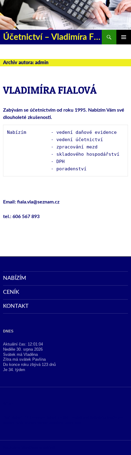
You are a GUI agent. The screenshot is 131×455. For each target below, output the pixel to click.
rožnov (42, 423)
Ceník (11, 292)
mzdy (19, 423)
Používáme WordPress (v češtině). (29, 448)
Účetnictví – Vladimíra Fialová (52, 37)
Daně (7, 417)
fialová (51, 417)
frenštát (63, 417)
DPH (27, 417)
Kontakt (16, 306)
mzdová (8, 423)
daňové (17, 417)
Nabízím (14, 278)
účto (78, 423)
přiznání (30, 423)
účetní (69, 423)
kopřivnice (115, 417)
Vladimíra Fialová (50, 90)
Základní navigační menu (123, 37)
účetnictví (56, 423)
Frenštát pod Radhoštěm (88, 417)
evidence (38, 417)
